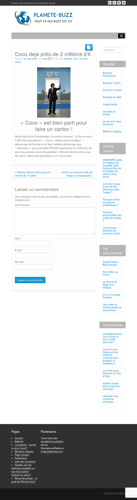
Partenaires (21, 458)
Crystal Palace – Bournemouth (111, 263)
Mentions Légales (24, 451)
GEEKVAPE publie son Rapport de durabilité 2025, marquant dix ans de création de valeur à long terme (112, 168)
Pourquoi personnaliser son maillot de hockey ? (112, 216)
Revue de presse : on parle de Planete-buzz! (24, 480)
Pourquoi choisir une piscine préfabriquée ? (111, 202)
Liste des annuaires (25, 461)
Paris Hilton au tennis (110, 273)
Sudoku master (111, 383)
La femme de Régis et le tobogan (110, 284)
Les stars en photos (109, 113)
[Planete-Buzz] (44, 18)
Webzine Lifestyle (112, 131)
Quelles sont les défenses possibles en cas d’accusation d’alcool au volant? (23, 470)
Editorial (19, 441)
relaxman (108, 396)
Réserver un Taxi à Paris (112, 375)
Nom (18, 238)
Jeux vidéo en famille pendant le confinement (112, 307)
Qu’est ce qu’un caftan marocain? (111, 339)
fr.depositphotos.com (52, 451)
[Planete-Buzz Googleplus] (110, 3)
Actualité (68, 58)
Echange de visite (112, 97)
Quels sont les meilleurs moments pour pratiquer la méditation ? (110, 357)
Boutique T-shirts (112, 82)
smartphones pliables (52, 441)
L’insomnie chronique (111, 387)
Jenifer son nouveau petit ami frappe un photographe (77, 173)
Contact (19, 438)
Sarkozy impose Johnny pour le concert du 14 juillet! (32, 173)
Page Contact (22, 455)
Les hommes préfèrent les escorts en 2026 (111, 230)
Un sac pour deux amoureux (112, 123)
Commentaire (23, 205)
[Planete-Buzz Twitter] (124, 3)
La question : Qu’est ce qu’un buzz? (23, 446)
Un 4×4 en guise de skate (111, 296)
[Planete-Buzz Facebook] (114, 3)
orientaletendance (112, 333)
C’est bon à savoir (112, 90)
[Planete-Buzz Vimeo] (119, 3)
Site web (19, 261)
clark (45, 58)
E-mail (19, 250)
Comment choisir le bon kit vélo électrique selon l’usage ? (112, 188)
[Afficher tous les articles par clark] (49, 58)
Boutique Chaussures (109, 74)
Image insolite (110, 104)
